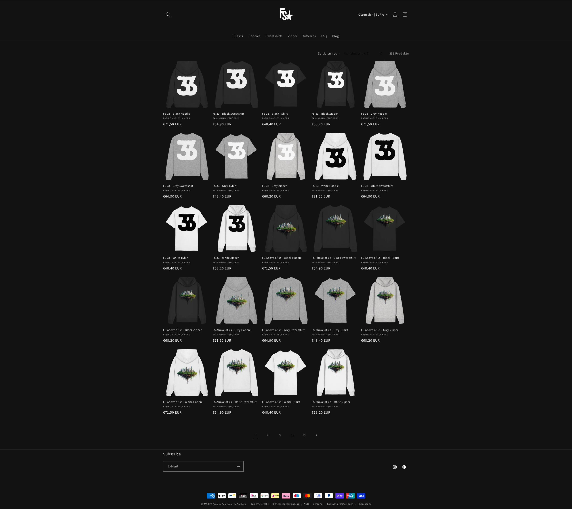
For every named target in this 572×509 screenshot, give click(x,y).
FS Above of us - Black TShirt (380, 258)
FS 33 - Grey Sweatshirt (178, 186)
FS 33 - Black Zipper (325, 114)
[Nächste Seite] (316, 435)
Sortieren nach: (328, 53)
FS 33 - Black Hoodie (176, 114)
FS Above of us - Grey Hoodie (232, 330)
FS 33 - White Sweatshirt (377, 186)
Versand (318, 503)
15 (304, 435)
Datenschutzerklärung (286, 503)
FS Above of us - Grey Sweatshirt (283, 330)
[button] (168, 14)
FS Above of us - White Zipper (331, 402)
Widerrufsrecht (260, 503)
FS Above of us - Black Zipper (182, 330)
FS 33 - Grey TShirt (225, 186)
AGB (306, 503)
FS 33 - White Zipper (226, 258)
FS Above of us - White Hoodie (182, 402)
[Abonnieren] (238, 466)
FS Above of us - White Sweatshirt (235, 402)
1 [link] (256, 435)
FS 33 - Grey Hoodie (374, 114)
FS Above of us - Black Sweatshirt (334, 258)
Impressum (364, 503)
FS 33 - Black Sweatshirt (228, 114)
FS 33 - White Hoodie (325, 186)
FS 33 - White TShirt (176, 258)
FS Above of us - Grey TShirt (330, 330)
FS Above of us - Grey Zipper (379, 330)
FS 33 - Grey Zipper (274, 186)
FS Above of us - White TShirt (281, 402)
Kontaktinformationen (340, 503)
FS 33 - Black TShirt (275, 114)
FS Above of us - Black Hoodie (281, 258)
